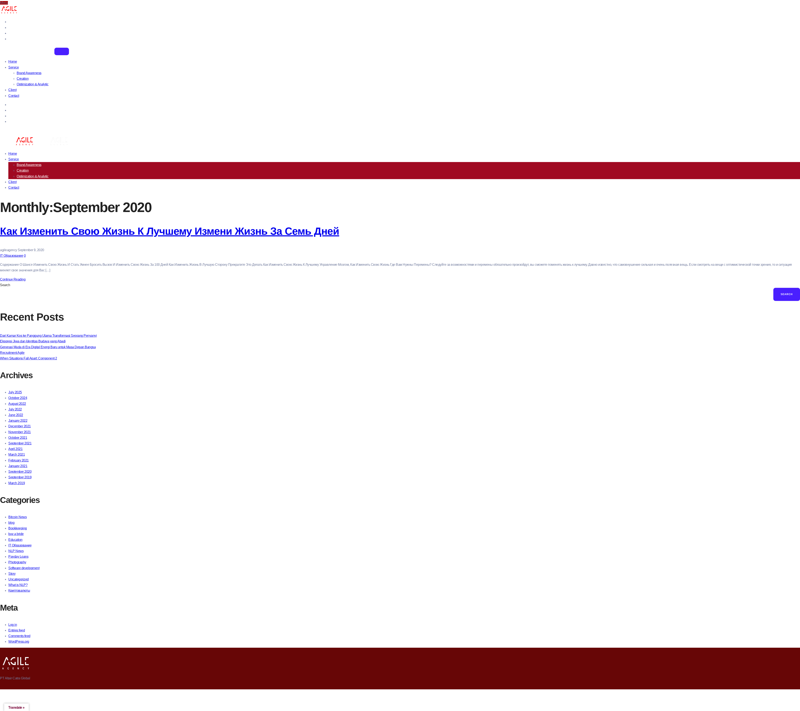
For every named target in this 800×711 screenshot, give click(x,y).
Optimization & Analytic (33, 84)
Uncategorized (18, 579)
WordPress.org (18, 641)
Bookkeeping (17, 528)
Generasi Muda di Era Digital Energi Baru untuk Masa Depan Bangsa (48, 347)
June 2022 (15, 415)
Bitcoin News (17, 517)
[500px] (9, 39)
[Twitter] (9, 27)
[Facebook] (9, 22)
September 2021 (19, 443)
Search (5, 285)
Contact (13, 95)
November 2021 (19, 432)
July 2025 (15, 392)
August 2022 (17, 403)
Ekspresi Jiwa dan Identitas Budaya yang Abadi (33, 341)
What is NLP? (18, 585)
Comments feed (19, 636)
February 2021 (18, 460)
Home (12, 61)
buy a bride (16, 534)
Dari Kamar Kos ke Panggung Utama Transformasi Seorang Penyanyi (48, 335)
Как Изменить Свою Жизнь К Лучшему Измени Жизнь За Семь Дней (169, 231)
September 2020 (19, 471)
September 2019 (19, 477)
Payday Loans (18, 556)
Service (13, 67)
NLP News (16, 551)
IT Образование (11, 255)
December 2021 (19, 426)
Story (12, 573)
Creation (23, 78)
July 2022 (15, 409)
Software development (23, 568)
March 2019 (16, 483)
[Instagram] (9, 33)
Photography (17, 562)
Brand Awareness (29, 73)
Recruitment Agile (12, 352)
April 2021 (15, 449)
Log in (12, 624)
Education (15, 539)
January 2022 (17, 420)
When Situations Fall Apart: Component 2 (28, 358)
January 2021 (17, 466)
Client (12, 90)
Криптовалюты (19, 590)
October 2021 (17, 437)
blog (11, 522)
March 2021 (16, 454)
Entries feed (16, 630)
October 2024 (17, 398)
